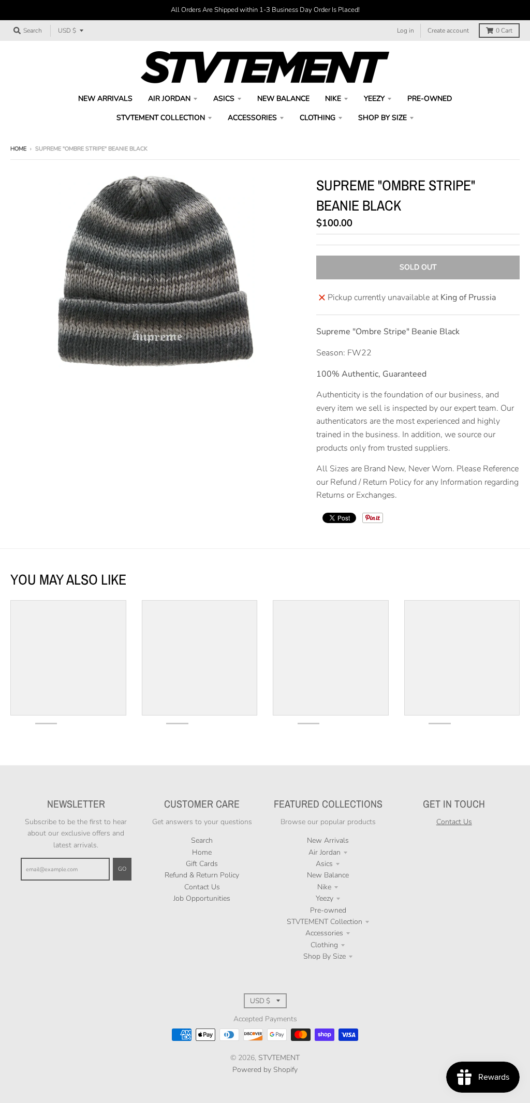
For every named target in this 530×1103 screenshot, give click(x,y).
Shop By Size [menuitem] (382, 118)
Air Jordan (324, 852)
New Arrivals (328, 840)
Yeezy (324, 898)
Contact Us (202, 887)
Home (18, 149)
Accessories (324, 933)
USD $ (67, 30)
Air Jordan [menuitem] (169, 98)
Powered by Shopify (265, 1070)
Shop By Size (324, 956)
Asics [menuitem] (223, 98)
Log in (405, 30)
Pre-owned (328, 910)
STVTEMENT (279, 1058)
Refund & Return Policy (202, 875)
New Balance (328, 875)
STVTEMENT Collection (324, 922)
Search (202, 840)
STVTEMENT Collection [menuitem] (160, 118)
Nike (324, 887)
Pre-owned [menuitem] (429, 98)
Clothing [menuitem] (317, 118)
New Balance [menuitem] (283, 98)
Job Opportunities (201, 898)
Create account (448, 30)
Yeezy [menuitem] (374, 98)
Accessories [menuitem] (252, 118)
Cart (504, 30)
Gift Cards (202, 864)
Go (122, 869)
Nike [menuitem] (333, 98)
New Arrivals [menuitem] (105, 98)
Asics (324, 864)
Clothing (324, 945)
